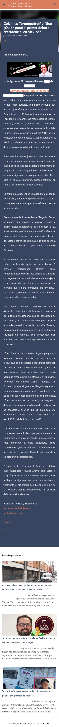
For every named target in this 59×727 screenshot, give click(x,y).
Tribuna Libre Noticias (20, 3)
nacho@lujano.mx (12, 513)
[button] (5, 41)
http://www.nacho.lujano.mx (17, 508)
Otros (7, 522)
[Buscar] (55, 4)
